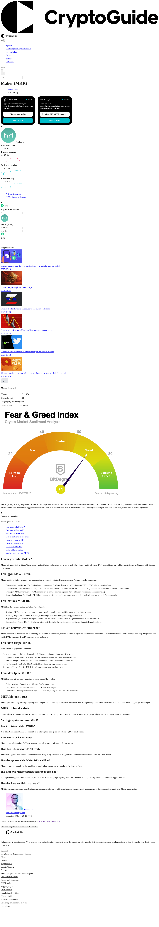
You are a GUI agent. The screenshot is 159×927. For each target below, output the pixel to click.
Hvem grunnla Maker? (15, 527)
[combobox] (79, 75)
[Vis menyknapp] (4, 67)
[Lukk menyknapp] (4, 40)
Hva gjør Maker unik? (15, 530)
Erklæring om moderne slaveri (14, 903)
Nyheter (4, 850)
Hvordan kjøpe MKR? (15, 540)
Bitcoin (4, 857)
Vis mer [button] (7, 108)
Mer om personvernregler (50, 821)
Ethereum (5, 860)
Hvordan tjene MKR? (15, 543)
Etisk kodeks (6, 890)
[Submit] (3, 74)
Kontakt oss (6, 906)
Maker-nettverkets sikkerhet (17, 537)
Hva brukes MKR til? (15, 533)
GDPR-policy (6, 883)
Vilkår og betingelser (10, 880)
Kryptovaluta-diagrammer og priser (16, 854)
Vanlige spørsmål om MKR (17, 553)
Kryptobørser (6, 863)
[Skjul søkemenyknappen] (2, 70)
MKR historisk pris (14, 546)
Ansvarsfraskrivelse (9, 899)
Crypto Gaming (7, 867)
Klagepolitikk (6, 896)
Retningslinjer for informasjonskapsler (17, 873)
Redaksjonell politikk (10, 893)
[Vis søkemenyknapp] (2, 40)
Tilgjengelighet (7, 886)
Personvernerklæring (9, 876)
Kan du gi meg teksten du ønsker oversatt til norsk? (19, 827)
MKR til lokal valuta (14, 550)
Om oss (4, 870)
